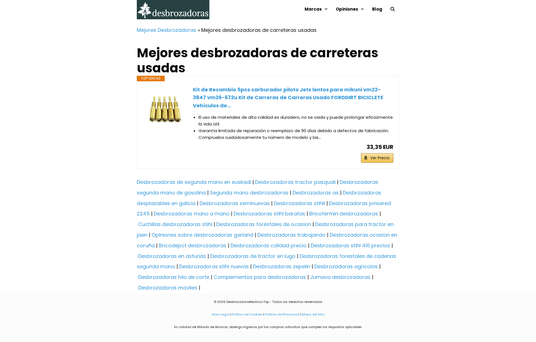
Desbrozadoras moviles (167, 287)
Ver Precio (380, 158)
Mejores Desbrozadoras (166, 30)
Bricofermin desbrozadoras (343, 213)
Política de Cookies (247, 314)
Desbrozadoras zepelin (281, 266)
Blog (377, 9)
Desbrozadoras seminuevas (235, 203)
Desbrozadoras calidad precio (269, 245)
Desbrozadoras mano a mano (191, 213)
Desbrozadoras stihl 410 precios (350, 245)
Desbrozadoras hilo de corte (173, 277)
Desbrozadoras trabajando (291, 234)
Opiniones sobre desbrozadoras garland (202, 234)
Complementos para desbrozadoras (260, 277)
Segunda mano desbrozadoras (249, 192)
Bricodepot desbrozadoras (192, 245)
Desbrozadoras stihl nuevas (214, 266)
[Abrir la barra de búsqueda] (392, 9)
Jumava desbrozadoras (340, 277)
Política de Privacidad (282, 314)
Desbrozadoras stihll (299, 203)
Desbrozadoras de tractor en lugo (252, 256)
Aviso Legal (220, 314)
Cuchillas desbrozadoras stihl (175, 224)
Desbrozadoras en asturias (172, 256)
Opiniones (347, 9)
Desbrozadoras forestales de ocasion (263, 224)
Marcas (313, 9)
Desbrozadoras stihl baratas (269, 213)
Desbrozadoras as (316, 192)
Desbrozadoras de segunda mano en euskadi (194, 182)
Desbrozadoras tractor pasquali (295, 182)
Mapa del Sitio (313, 314)
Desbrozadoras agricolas (346, 266)
